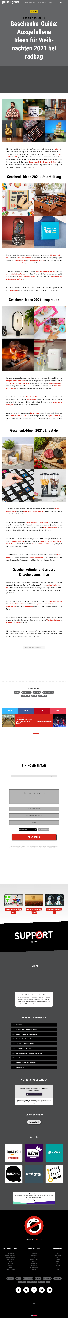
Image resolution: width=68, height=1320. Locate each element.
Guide (34, 695)
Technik (58, 1265)
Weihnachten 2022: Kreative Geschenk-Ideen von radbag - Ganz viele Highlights (36, 776)
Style (57, 1263)
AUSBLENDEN (36, 733)
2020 (59, 154)
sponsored (57, 1278)
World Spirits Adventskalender (33, 511)
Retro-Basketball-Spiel (24, 258)
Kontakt (38, 1278)
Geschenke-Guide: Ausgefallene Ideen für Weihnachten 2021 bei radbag (34, 40)
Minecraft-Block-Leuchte (25, 263)
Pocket (58, 710)
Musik (57, 1257)
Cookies (41, 1282)
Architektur (34, 1255)
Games (10, 1265)
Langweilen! (34, 1122)
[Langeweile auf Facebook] (18, 1290)
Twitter (18, 623)
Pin (42, 710)
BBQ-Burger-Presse (18, 541)
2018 (15, 157)
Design (17, 692)
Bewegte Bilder (34, 1259)
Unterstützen (28, 1278)
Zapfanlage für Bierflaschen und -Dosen (43, 162)
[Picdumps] (34, 1174)
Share (26, 710)
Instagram (57, 620)
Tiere (57, 1267)
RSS (48, 1282)
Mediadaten (47, 1278)
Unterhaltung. (31, 2)
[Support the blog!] (34, 936)
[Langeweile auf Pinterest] (49, 1290)
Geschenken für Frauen (18, 604)
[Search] (65, 2)
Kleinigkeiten (10, 1259)
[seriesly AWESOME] (34, 1152)
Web (58, 1269)
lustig (10, 1267)
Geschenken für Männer (54, 601)
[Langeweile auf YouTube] (42, 1290)
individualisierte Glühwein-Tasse (37, 522)
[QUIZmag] (13, 1174)
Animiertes (34, 1253)
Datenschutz (32, 1282)
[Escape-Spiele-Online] (54, 1174)
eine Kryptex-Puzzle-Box (27, 277)
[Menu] (60, 2)
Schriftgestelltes (34, 1267)
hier (23, 847)
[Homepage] (12, 2)
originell (42, 695)
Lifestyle (37, 692)
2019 (8, 157)
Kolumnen (58, 1255)
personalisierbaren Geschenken (48, 604)
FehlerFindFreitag (10, 1255)
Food (57, 1253)
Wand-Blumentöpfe (55, 383)
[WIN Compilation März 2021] (13, 904)
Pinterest (9, 623)
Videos (34, 1269)
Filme (10, 1261)
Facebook (50, 620)
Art (34, 1257)
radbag (57, 149)
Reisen (58, 1259)
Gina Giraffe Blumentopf (34, 397)
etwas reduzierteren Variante (16, 274)
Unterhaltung (48, 692)
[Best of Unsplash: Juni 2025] (34, 904)
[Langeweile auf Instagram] (34, 1290)
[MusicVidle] (54, 1152)
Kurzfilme (10, 1263)
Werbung (34, 11)
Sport (57, 1261)
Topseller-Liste (11, 606)
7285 (36, 1239)
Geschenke (25, 695)
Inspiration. (42, 2)
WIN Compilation (10, 1269)
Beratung (22, 1282)
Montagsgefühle (10, 1257)
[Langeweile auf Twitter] (26, 1290)
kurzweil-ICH (34, 1265)
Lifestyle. (52, 2)
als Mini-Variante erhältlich (19, 383)
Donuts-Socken (35, 413)
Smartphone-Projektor (35, 557)
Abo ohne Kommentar (44, 829)
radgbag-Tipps (28, 606)
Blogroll (10, 1278)
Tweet (10, 710)
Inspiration (26, 692)
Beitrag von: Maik (34, 688)
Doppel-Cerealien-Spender (40, 544)
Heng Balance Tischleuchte (15, 381)
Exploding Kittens (20, 260)
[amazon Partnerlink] (13, 1152)
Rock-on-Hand (31, 399)
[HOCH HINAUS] (34, 1303)
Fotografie (34, 1263)
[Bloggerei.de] (34, 1315)
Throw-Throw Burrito (36, 260)
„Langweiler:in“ (44, 1088)
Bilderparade (10, 1253)
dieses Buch (14, 290)
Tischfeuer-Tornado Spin (17, 416)
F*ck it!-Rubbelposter (50, 527)
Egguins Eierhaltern (54, 416)
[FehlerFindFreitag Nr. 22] (54, 904)
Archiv (18, 1278)
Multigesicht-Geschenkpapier (45, 271)
